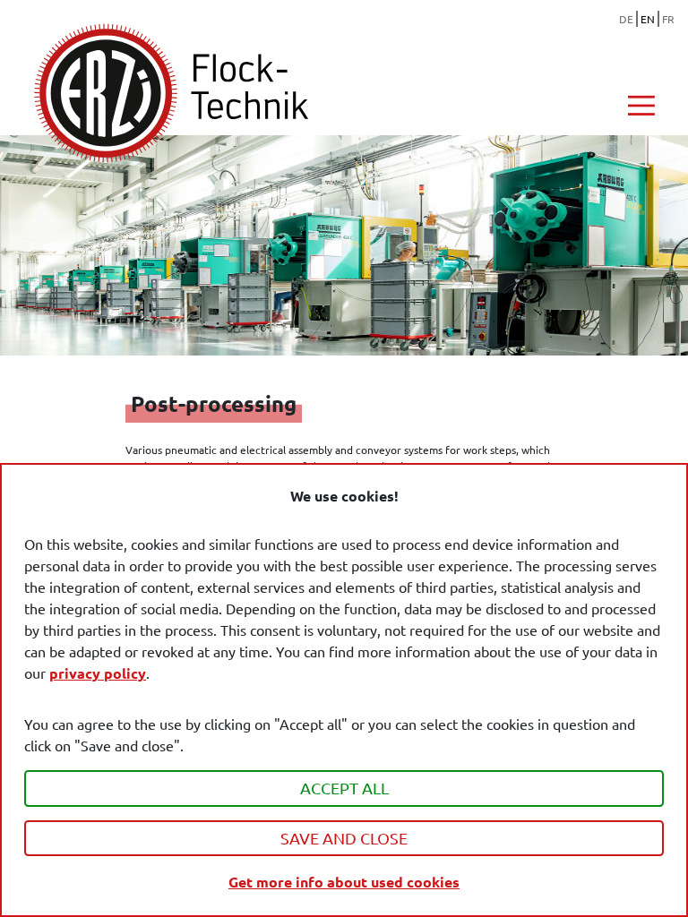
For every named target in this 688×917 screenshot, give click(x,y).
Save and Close (344, 837)
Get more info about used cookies (344, 881)
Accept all (344, 787)
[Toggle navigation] (641, 106)
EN (648, 19)
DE (626, 19)
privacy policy (97, 673)
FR (668, 19)
